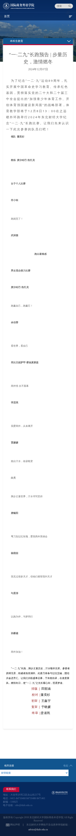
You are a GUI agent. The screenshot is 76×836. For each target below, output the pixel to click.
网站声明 (15, 824)
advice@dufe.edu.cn (38, 829)
